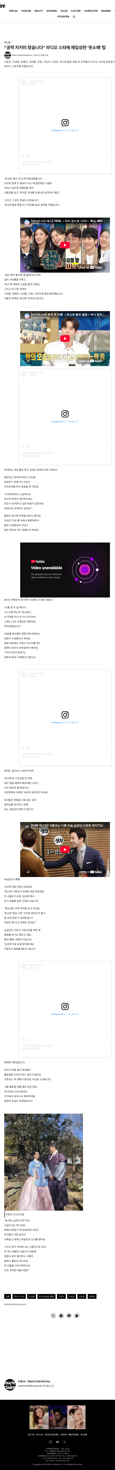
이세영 (72, 1296)
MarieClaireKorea (25, 55)
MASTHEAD (73, 1434)
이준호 (82, 1296)
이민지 (61, 1296)
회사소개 (39, 1434)
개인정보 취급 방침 (52, 1434)
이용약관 (63, 1434)
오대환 (32, 1296)
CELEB (7, 42)
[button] (74, 16)
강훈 (8, 1296)
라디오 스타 (19, 1296)
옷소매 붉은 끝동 (46, 1296)
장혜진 (92, 1296)
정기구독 (31, 1434)
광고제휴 (84, 1434)
